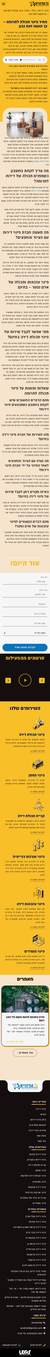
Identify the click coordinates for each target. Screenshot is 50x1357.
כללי (33, 10)
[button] (3, 4)
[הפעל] (25, 680)
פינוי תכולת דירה (32, 734)
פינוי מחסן (37, 775)
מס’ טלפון (43, 590)
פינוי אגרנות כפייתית (29, 856)
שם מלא (44, 577)
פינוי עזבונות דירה (31, 904)
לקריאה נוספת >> (37, 751)
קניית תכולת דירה (31, 816)
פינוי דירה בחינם (41, 161)
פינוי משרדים (34, 951)
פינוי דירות (43, 10)
